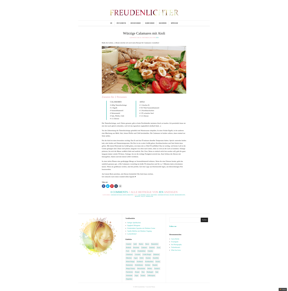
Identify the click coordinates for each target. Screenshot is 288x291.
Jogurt (171, 195)
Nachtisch (157, 268)
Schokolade (129, 275)
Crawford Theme (150, 287)
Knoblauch (140, 261)
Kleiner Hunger (149, 23)
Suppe (136, 275)
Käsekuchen (129, 265)
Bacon (147, 244)
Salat (143, 196)
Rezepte (137, 196)
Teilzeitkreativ (175, 247)
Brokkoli (128, 247)
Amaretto (128, 244)
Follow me (172, 226)
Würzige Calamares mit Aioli (144, 33)
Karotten (148, 258)
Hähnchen (129, 258)
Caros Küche (175, 239)
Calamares (142, 195)
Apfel (135, 244)
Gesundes (154, 195)
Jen (111, 23)
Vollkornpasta (151, 275)
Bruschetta (136, 247)
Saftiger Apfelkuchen (134, 223)
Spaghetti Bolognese (133, 225)
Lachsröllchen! (132, 234)
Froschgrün (174, 242)
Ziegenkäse (129, 279)
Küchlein (147, 265)
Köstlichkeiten (121, 23)
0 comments (119, 192)
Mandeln (155, 265)
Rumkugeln (150, 272)
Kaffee (141, 258)
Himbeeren (156, 254)
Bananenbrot (154, 244)
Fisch (148, 195)
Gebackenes (129, 254)
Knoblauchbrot (149, 261)
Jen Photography (176, 244)
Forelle (133, 251)
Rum (143, 272)
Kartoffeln (156, 258)
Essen (158, 247)
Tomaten (143, 275)
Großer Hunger (135, 23)
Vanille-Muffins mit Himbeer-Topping (139, 231)
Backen (141, 244)
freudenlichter (141, 287)
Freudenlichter (141, 251)
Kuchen (158, 261)
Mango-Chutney (130, 268)
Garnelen (150, 251)
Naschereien (162, 23)
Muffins (149, 268)
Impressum (174, 23)
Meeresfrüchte (180, 195)
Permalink (149, 196)
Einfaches (152, 247)
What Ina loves (176, 250)
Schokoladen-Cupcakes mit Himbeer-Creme (141, 228)
